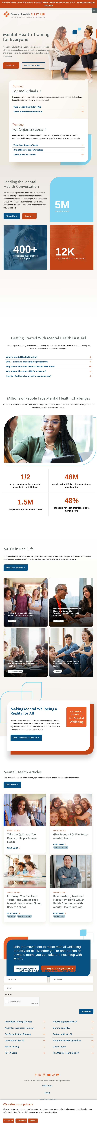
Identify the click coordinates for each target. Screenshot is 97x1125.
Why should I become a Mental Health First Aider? (30, 366)
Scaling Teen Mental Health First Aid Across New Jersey (20, 614)
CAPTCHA (8, 994)
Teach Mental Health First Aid (27, 112)
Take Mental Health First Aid (27, 107)
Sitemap (47, 1092)
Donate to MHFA (61, 1028)
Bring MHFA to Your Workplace (28, 150)
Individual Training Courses (18, 1021)
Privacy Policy (47, 1085)
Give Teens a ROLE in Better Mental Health (70, 836)
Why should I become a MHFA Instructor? (26, 371)
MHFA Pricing (12, 1046)
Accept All (8, 1120)
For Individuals (25, 91)
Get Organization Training (18, 1034)
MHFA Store (11, 1052)
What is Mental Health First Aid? (21, 357)
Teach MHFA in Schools (24, 154)
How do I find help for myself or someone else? (28, 376)
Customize (21, 1120)
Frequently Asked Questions (67, 1040)
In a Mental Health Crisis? (66, 1052)
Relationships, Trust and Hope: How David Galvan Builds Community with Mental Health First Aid (68, 901)
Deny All (33, 1120)
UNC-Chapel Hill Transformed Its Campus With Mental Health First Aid (21, 663)
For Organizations (27, 129)
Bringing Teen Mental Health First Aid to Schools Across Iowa (66, 663)
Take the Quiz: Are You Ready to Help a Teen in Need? (22, 838)
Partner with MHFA (62, 1034)
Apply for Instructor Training (19, 1028)
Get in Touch (59, 1046)
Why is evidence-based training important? (27, 362)
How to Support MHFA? (65, 1021)
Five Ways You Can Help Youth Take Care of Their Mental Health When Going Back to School (24, 901)
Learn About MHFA (14, 1040)
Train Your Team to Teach (25, 145)
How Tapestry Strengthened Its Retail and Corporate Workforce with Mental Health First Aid (67, 612)
